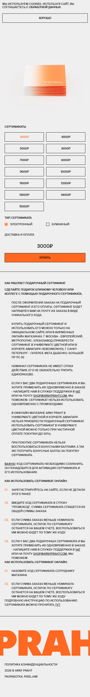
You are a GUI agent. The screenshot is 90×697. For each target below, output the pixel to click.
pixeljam (31, 676)
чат (77, 391)
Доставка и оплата (19, 234)
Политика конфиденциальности (31, 664)
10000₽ (66, 171)
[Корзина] (83, 690)
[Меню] (7, 690)
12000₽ (66, 183)
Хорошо (45, 17)
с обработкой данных (43, 7)
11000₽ (24, 183)
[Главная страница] (45, 690)
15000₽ (24, 206)
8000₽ (65, 160)
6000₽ (65, 148)
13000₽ (24, 194)
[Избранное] (16, 690)
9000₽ (24, 171)
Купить (45, 257)
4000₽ (65, 136)
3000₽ (24, 136)
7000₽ (24, 160)
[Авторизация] (74, 690)
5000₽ (24, 148)
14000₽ (66, 194)
